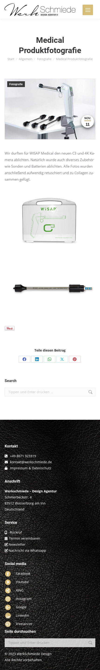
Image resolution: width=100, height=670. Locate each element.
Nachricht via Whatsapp (27, 550)
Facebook (23, 573)
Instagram (24, 598)
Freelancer (24, 624)
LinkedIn (22, 615)
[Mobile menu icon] (88, 10)
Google (21, 607)
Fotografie (16, 84)
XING (19, 590)
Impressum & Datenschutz (30, 468)
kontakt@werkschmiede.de (31, 462)
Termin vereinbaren (24, 538)
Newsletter (17, 544)
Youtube (22, 582)
